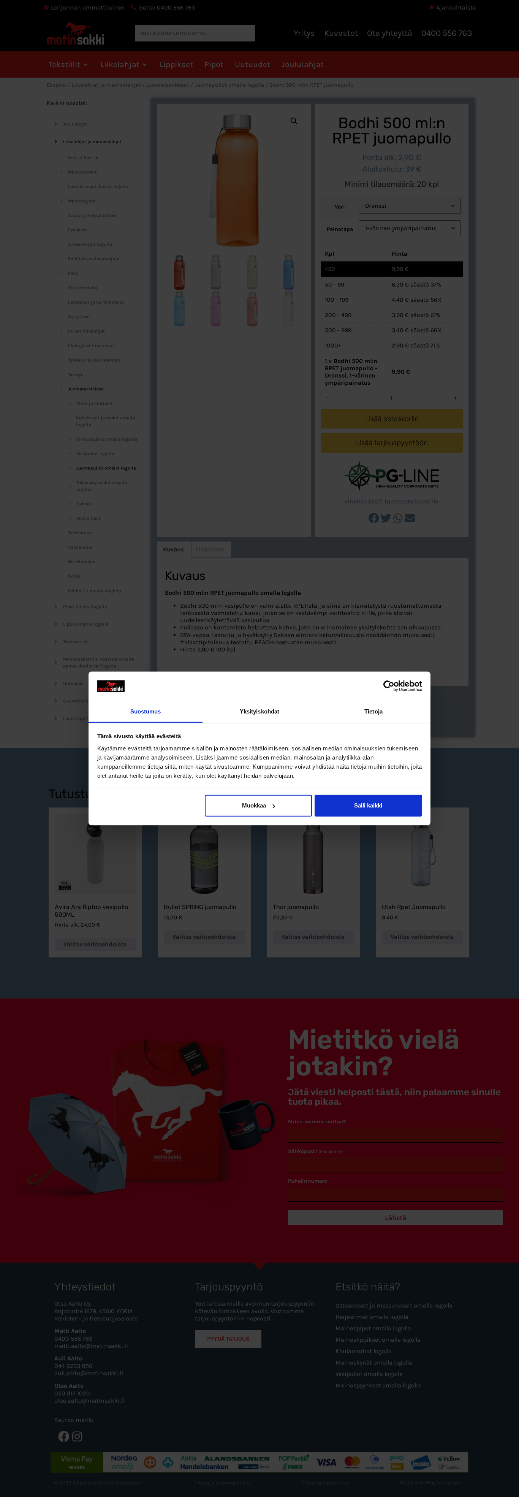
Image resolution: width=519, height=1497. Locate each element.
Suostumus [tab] (145, 711)
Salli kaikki (368, 805)
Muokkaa (254, 805)
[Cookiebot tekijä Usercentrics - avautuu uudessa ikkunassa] (389, 686)
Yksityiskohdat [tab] (259, 711)
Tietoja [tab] (373, 711)
